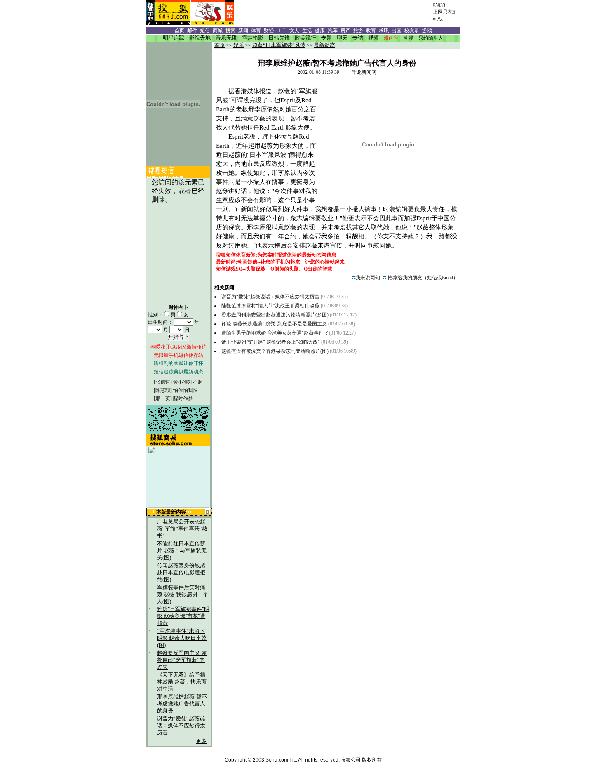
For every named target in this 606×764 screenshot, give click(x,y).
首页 (219, 45)
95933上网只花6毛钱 (444, 12)
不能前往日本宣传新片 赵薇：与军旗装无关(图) (182, 551)
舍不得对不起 (188, 382)
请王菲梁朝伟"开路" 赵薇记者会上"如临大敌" (270, 342)
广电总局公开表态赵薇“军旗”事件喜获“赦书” (182, 529)
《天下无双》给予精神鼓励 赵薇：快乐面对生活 (182, 682)
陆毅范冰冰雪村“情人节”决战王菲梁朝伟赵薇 (270, 306)
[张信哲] (163, 382)
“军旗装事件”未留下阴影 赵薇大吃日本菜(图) (182, 638)
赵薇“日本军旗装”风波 (278, 45)
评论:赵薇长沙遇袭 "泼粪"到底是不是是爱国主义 (274, 324)
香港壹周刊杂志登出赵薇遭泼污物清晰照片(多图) (275, 315)
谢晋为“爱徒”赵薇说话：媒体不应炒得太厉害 (181, 726)
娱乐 (238, 45)
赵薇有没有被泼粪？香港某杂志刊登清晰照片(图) (275, 351)
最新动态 (324, 45)
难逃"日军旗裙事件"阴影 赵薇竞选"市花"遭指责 (183, 616)
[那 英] (163, 398)
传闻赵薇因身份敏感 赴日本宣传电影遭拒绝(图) (181, 572)
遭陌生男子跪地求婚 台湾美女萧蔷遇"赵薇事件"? (274, 333)
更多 (201, 741)
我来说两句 (367, 278)
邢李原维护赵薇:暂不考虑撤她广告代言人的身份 (182, 704)
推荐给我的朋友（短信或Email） (422, 278)
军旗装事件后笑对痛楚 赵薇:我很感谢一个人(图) (182, 594)
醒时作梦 (183, 398)
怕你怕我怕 (185, 390)
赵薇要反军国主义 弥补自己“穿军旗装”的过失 (182, 660)
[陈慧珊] (163, 390)
